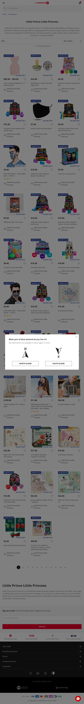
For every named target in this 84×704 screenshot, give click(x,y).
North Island (25, 363)
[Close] (76, 336)
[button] (78, 698)
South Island (59, 363)
